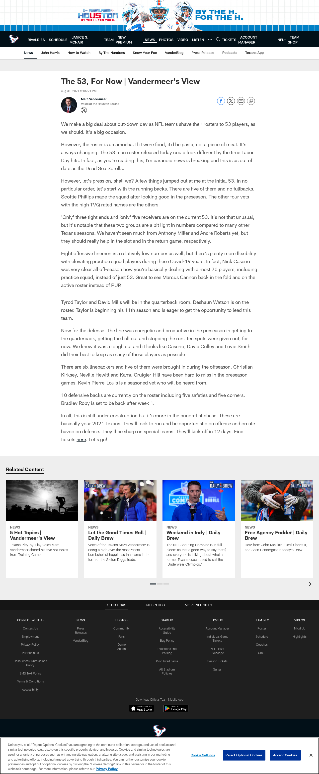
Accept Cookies (285, 755)
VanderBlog (80, 640)
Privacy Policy (30, 644)
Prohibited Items (167, 661)
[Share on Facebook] (221, 103)
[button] (153, 584)
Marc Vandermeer (94, 99)
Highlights (300, 636)
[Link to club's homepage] (14, 39)
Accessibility (30, 689)
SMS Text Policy (30, 673)
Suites (217, 669)
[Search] (218, 39)
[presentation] (311, 584)
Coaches (262, 644)
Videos (299, 620)
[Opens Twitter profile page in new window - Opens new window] (84, 110)
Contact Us (30, 628)
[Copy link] (251, 101)
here (81, 439)
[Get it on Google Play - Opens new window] (176, 711)
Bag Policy (167, 640)
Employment (30, 636)
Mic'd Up (299, 628)
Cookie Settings (203, 755)
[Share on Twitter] (231, 103)
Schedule (261, 636)
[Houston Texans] (159, 731)
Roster (261, 628)
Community (121, 628)
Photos (121, 620)
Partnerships (30, 652)
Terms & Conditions (30, 681)
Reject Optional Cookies (244, 755)
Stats (261, 652)
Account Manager (217, 628)
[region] (159, 755)
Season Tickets (217, 661)
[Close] (311, 755)
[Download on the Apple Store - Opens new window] (141, 709)
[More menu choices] (210, 39)
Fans (121, 636)
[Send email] (241, 103)
